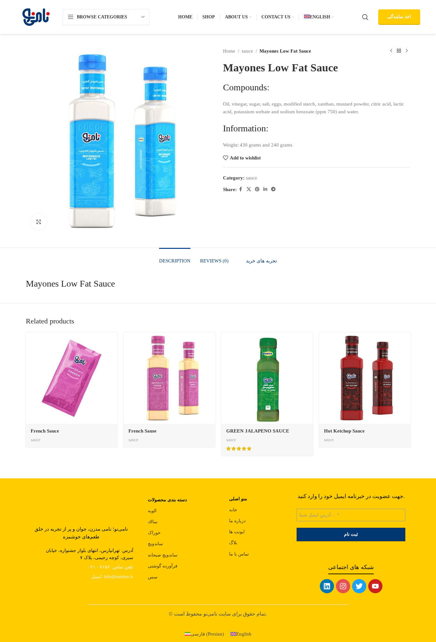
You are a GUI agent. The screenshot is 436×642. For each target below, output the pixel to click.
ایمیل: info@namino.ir (112, 576)
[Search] (365, 17)
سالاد (152, 521)
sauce (247, 51)
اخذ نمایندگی (399, 16)
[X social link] (249, 189)
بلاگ (233, 542)
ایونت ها (237, 531)
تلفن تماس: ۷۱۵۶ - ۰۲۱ (110, 567)
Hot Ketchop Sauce (344, 430)
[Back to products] (399, 51)
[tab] (174, 257)
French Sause (142, 430)
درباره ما (237, 520)
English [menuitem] (243, 634)
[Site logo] (36, 16)
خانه (233, 509)
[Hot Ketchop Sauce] (365, 378)
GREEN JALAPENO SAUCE (257, 430)
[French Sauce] (71, 378)
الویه (152, 510)
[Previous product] (391, 51)
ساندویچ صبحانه (162, 555)
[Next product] (407, 51)
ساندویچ (155, 543)
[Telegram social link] (273, 189)
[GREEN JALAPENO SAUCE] (267, 378)
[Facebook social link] (241, 189)
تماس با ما (239, 554)
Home (229, 51)
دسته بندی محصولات (167, 499)
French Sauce (45, 430)
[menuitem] (319, 17)
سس (152, 577)
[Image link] (81, 501)
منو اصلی (238, 498)
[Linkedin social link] (265, 189)
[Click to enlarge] (39, 222)
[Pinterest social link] (257, 189)
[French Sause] (169, 378)
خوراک (154, 532)
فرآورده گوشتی (162, 566)
